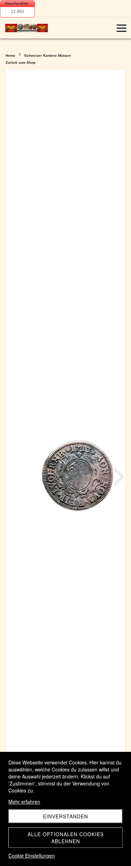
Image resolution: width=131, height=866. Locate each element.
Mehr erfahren (24, 801)
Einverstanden (65, 816)
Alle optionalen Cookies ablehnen (66, 838)
